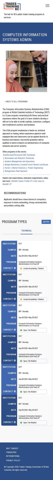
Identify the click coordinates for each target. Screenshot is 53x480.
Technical (26, 230)
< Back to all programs (16, 101)
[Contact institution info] (15, 268)
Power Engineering (35, 168)
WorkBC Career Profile (20, 181)
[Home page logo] (12, 8)
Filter (47, 222)
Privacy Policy (13, 460)
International (13, 456)
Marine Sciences (19, 168)
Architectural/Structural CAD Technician (19, 155)
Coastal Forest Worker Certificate (34, 164)
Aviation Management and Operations (19, 161)
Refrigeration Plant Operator (16, 171)
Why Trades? (12, 448)
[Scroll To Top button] (48, 473)
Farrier (7, 168)
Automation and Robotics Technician (19, 158)
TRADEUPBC (11, 452)
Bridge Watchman (12, 164)
